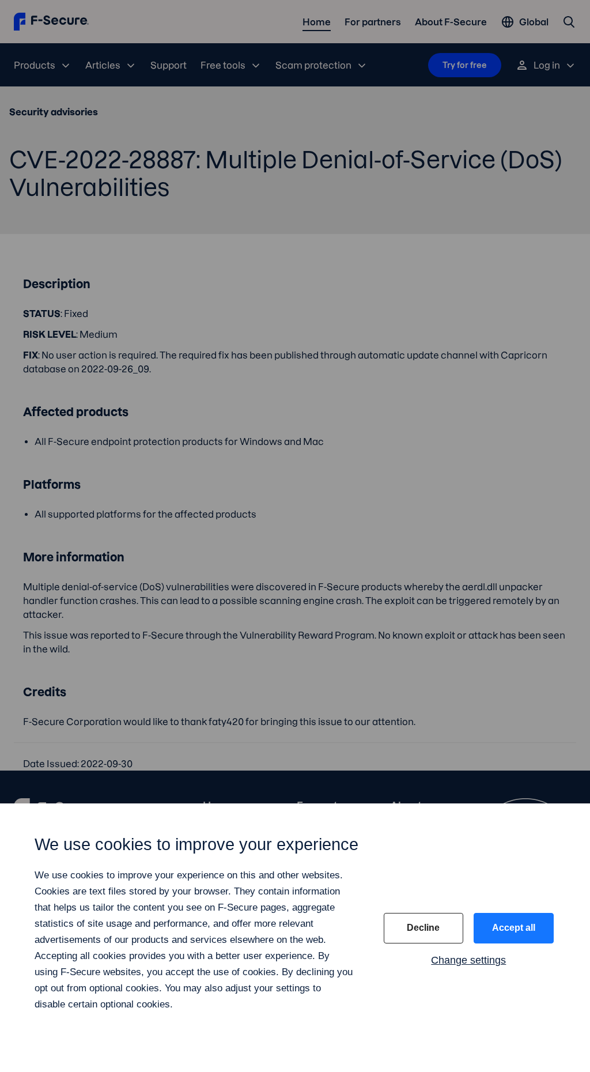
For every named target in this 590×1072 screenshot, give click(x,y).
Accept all (513, 928)
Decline (423, 928)
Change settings (468, 960)
